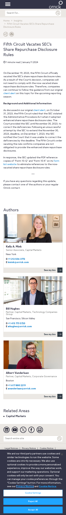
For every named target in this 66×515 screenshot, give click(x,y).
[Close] (62, 454)
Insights (18, 21)
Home (6, 21)
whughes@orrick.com (20, 326)
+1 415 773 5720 (16, 323)
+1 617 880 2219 (17, 385)
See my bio (50, 270)
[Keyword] (60, 438)
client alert (9, 93)
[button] (5, 35)
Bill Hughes (31, 311)
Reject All (33, 501)
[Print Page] (11, 35)
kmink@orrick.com (18, 262)
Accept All (33, 510)
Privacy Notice (29, 448)
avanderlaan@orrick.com (22, 388)
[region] (33, 482)
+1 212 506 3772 (16, 259)
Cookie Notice (46, 448)
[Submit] (58, 13)
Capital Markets (16, 416)
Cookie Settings (33, 493)
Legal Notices (11, 448)
